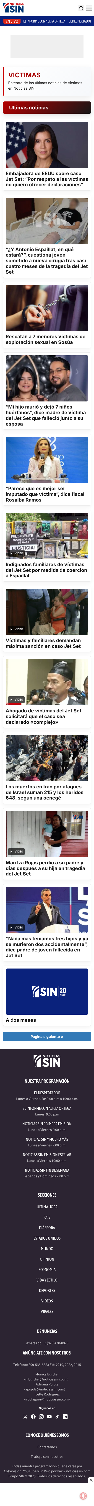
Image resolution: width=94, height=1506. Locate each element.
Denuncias (47, 1331)
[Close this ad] (91, 1480)
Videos (47, 1301)
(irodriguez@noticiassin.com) (47, 1399)
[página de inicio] (13, 8)
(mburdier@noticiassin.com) (46, 1379)
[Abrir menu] (89, 8)
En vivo (12, 21)
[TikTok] (57, 1416)
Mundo (47, 1248)
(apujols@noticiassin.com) (44, 1389)
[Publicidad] (47, 1494)
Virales (47, 1311)
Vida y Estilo (47, 1280)
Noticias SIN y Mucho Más (47, 1139)
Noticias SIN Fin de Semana (47, 1170)
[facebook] (33, 1416)
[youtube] (49, 1416)
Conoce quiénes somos (47, 1435)
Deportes (47, 1290)
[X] (25, 1416)
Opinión (47, 1259)
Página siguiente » (47, 1036)
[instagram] (41, 1416)
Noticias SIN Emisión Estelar (47, 1154)
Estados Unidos (47, 1238)
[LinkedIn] (65, 1416)
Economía (47, 1269)
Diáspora (47, 1227)
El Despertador (80, 21)
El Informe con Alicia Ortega (47, 1108)
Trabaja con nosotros (47, 1456)
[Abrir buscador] (81, 8)
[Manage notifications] (83, 1496)
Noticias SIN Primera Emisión (47, 1123)
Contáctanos (47, 1447)
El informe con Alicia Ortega (44, 21)
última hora (47, 1206)
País (47, 1217)
